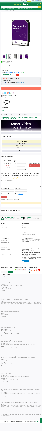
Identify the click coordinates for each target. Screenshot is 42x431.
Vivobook (10, 296)
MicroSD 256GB (10, 303)
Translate (39, 0)
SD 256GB (37, 303)
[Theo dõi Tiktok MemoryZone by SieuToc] (29, 272)
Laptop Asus (22, 277)
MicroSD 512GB (15, 303)
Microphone (11, 363)
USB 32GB (32, 336)
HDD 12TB (29, 414)
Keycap (24, 344)
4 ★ (15, 164)
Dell (16, 341)
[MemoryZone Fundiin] (21, 1)
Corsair (7, 341)
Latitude (8, 291)
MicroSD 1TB (20, 303)
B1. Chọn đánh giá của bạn (6, 177)
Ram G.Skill (32, 389)
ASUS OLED (14, 8)
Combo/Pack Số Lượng (26, 304)
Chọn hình (21, 193)
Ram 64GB (16, 389)
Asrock (10, 327)
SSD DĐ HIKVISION (30, 401)
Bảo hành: (5, 242)
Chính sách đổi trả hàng (25, 227)
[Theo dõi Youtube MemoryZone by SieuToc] (39, 270)
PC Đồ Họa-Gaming (8, 333)
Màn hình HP (12, 386)
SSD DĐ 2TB (31, 402)
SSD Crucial (8, 407)
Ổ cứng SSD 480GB (35, 405)
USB (29, 8)
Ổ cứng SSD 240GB (16, 405)
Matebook (2, 317)
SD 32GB (27, 303)
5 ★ (15, 163)
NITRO (14, 285)
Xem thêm (22, 150)
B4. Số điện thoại (18, 188)
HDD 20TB (37, 414)
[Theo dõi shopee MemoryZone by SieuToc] (34, 270)
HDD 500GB (2, 414)
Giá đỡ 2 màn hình (9, 357)
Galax (24, 376)
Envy (5, 299)
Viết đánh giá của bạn (34, 165)
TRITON (21, 285)
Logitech (2, 341)
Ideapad (2, 311)
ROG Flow (3, 296)
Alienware (19, 291)
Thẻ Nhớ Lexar (25, 302)
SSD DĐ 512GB (17, 402)
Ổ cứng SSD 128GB (10, 405)
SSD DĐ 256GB (6, 402)
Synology (2, 411)
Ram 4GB (2, 389)
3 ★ (15, 166)
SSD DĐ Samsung (8, 401)
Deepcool (7, 376)
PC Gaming (18, 8)
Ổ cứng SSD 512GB (7, 406)
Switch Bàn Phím (28, 344)
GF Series (14, 308)
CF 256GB (20, 304)
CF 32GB (10, 304)
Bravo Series (11, 308)
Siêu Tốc (36, 421)
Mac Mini (13, 327)
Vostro (14, 291)
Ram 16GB (8, 389)
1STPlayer (12, 376)
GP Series (21, 308)
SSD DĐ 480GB (11, 402)
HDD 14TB (33, 414)
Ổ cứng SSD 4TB (30, 406)
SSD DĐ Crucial (3, 401)
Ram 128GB (20, 389)
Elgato (7, 360)
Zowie (14, 341)
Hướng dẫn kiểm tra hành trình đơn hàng (28, 234)
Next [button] (39, 33)
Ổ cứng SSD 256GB (29, 405)
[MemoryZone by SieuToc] (21, 4)
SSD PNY (23, 407)
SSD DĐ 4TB (35, 402)
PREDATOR (18, 285)
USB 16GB (29, 336)
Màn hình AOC (22, 386)
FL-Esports (15, 344)
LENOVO (5, 324)
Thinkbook (5, 311)
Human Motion (25, 357)
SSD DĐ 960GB (22, 402)
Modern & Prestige (33, 308)
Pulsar (12, 341)
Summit (37, 308)
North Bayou (30, 357)
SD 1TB (4, 304)
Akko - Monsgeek (3, 344)
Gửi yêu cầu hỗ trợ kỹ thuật (5, 245)
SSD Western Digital (18, 407)
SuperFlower (15, 379)
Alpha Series (2, 308)
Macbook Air (2, 314)
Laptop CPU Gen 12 (12, 282)
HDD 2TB (9, 414)
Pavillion (7, 299)
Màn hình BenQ (17, 386)
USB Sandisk (2, 336)
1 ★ (15, 169)
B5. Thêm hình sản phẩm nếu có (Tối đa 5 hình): (12, 193)
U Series (2, 288)
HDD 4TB (16, 414)
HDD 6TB (19, 414)
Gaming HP (26, 299)
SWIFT (1, 285)
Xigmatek (4, 376)
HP (6, 327)
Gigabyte (8, 370)
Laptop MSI (5, 277)
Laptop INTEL (35, 277)
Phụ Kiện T (17, 347)
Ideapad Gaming (14, 311)
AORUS (10, 288)
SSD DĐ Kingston (24, 401)
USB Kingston (7, 336)
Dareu (19, 344)
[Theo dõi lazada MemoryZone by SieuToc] (32, 270)
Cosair (1, 376)
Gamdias (26, 376)
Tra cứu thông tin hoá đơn (5, 247)
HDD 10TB (26, 414)
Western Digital (9, 72)
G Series (16, 291)
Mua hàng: (5, 240)
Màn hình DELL (7, 386)
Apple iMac (9, 330)
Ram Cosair (24, 389)
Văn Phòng (2, 291)
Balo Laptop (14, 320)
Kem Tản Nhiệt (28, 393)
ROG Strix (7, 296)
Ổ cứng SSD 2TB (25, 406)
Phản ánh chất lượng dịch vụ (5, 249)
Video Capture (3, 363)
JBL (15, 347)
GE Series (24, 308)
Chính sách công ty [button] (26, 223)
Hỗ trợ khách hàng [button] (5, 238)
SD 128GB (34, 303)
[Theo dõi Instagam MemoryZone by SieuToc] (36, 270)
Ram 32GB (12, 389)
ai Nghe (20, 347)
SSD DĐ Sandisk (18, 401)
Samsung (12, 347)
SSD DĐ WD (13, 401)
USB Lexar (11, 336)
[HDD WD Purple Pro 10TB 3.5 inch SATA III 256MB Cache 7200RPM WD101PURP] (21, 33)
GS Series (28, 308)
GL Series (18, 308)
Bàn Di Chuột (20, 341)
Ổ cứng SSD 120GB (3, 405)
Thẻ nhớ (27, 8)
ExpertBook (14, 296)
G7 (5, 288)
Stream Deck (7, 363)
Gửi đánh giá (4, 196)
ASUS (5, 327)
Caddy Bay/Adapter (3, 393)
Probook (20, 299)
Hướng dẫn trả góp (25, 232)
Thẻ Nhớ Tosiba (14, 302)
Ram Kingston (37, 389)
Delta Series (6, 308)
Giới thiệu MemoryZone (4, 225)
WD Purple (4, 96)
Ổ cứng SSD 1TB (19, 406)
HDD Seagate (7, 415)
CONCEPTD (5, 285)
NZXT (29, 376)
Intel (1, 366)
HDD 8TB (22, 414)
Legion (19, 311)
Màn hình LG (26, 386)
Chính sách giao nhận (25, 225)
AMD (3, 366)
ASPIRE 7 (11, 285)
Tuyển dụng (2, 232)
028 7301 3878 (8, 95)
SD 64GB (30, 303)
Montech (21, 376)
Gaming (5, 291)
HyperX (10, 341)
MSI (8, 327)
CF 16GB (7, 304)
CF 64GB (13, 304)
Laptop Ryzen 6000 (18, 282)
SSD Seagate (13, 407)
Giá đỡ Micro (14, 357)
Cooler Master (5, 382)
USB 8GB (25, 336)
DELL (3, 324)
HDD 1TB (6, 414)
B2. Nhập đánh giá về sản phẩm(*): (7, 180)
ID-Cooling (12, 382)
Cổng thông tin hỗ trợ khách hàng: (9, 244)
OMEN (23, 299)
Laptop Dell (26, 277)
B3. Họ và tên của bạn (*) (5, 188)
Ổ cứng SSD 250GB (22, 405)
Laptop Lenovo (30, 277)
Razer (4, 341)
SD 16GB (24, 303)
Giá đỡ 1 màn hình (3, 357)
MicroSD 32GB (35, 302)
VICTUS (10, 299)
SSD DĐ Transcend (36, 401)
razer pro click (23, 8)
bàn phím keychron (4, 8)
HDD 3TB (12, 414)
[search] (39, 7)
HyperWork (33, 357)
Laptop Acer (18, 277)
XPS (22, 291)
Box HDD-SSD (9, 393)
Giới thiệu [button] (3, 223)
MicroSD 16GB (30, 302)
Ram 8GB (5, 389)
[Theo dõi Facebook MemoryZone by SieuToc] (29, 270)
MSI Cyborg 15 (9, 8)
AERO (7, 288)
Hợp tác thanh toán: (8, 254)
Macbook (2, 277)
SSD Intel (5, 407)
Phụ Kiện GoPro (33, 393)
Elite (12, 299)
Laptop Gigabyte (10, 277)
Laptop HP (14, 277)
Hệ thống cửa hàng (4, 227)
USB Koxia (14, 336)
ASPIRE (8, 285)
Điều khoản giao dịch (4, 229)
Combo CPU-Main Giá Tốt (15, 333)
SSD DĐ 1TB (27, 402)
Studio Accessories (16, 363)
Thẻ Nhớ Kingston (20, 302)
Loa (31, 8)
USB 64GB (36, 336)
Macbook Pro (6, 314)
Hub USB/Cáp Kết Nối (14, 393)
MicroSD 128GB (5, 303)
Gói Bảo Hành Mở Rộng (4, 320)
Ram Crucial (28, 389)
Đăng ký (11, 271)
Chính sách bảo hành (25, 229)
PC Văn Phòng (3, 333)
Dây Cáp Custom (33, 344)
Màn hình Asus (3, 386)
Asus (18, 376)
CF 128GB (17, 304)
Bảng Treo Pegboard (20, 357)
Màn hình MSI (31, 386)
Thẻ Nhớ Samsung (9, 302)
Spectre (15, 299)
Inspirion (11, 291)
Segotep (16, 376)
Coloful (9, 373)
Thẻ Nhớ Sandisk (3, 302)
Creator (40, 308)
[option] (21, 33)
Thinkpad (8, 311)
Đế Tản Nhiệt (10, 320)
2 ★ (15, 168)
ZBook (18, 299)
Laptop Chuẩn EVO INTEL (4, 282)
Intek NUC (2, 327)
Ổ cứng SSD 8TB (36, 406)
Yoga (11, 311)
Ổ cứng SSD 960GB (14, 406)
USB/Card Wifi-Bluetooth (21, 393)
